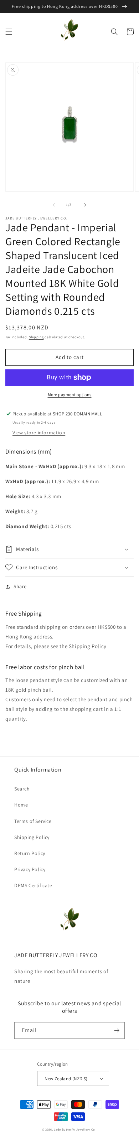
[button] (9, 32)
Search (22, 788)
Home (21, 805)
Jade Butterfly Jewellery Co (74, 1129)
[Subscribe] (116, 1030)
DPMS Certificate (33, 885)
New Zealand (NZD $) (66, 1079)
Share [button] (20, 586)
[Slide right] (85, 205)
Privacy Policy (29, 869)
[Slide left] (54, 205)
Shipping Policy (32, 837)
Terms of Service (33, 821)
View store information (38, 432)
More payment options (70, 394)
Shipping (36, 337)
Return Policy (29, 853)
